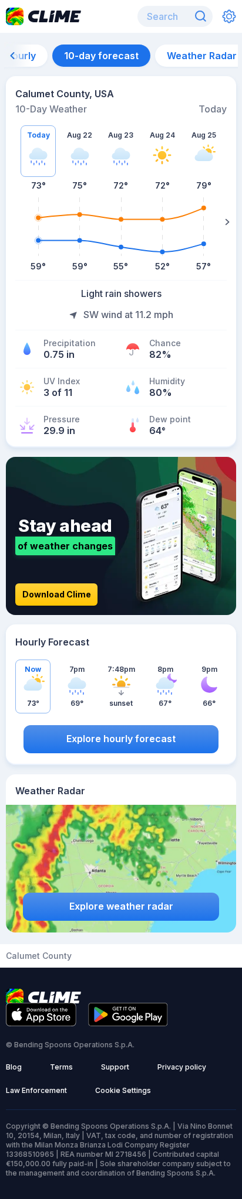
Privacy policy (181, 1067)
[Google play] (128, 1023)
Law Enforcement (36, 1090)
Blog (14, 1067)
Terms (61, 1067)
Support (115, 1067)
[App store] (41, 1023)
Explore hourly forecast (121, 738)
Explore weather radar (121, 906)
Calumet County (39, 956)
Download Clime (56, 594)
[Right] (227, 222)
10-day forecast (101, 56)
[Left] (14, 222)
